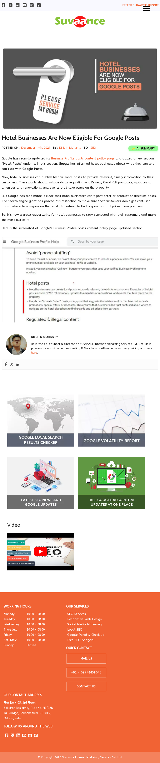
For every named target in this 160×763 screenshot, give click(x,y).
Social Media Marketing (84, 624)
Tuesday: (24, 619)
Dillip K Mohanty (70, 147)
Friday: (24, 635)
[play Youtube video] (40, 551)
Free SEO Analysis (80, 640)
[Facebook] (6, 364)
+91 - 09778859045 (86, 672)
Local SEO (74, 629)
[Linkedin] (17, 364)
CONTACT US (86, 686)
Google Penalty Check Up (86, 635)
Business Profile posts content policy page (83, 158)
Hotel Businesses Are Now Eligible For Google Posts (70, 138)
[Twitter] (12, 364)
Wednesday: (24, 624)
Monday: (24, 614)
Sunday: (20, 645)
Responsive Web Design (84, 619)
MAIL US (86, 658)
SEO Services (76, 614)
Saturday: (24, 640)
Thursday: (24, 629)
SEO (93, 147)
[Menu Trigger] (146, 8)
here (34, 353)
